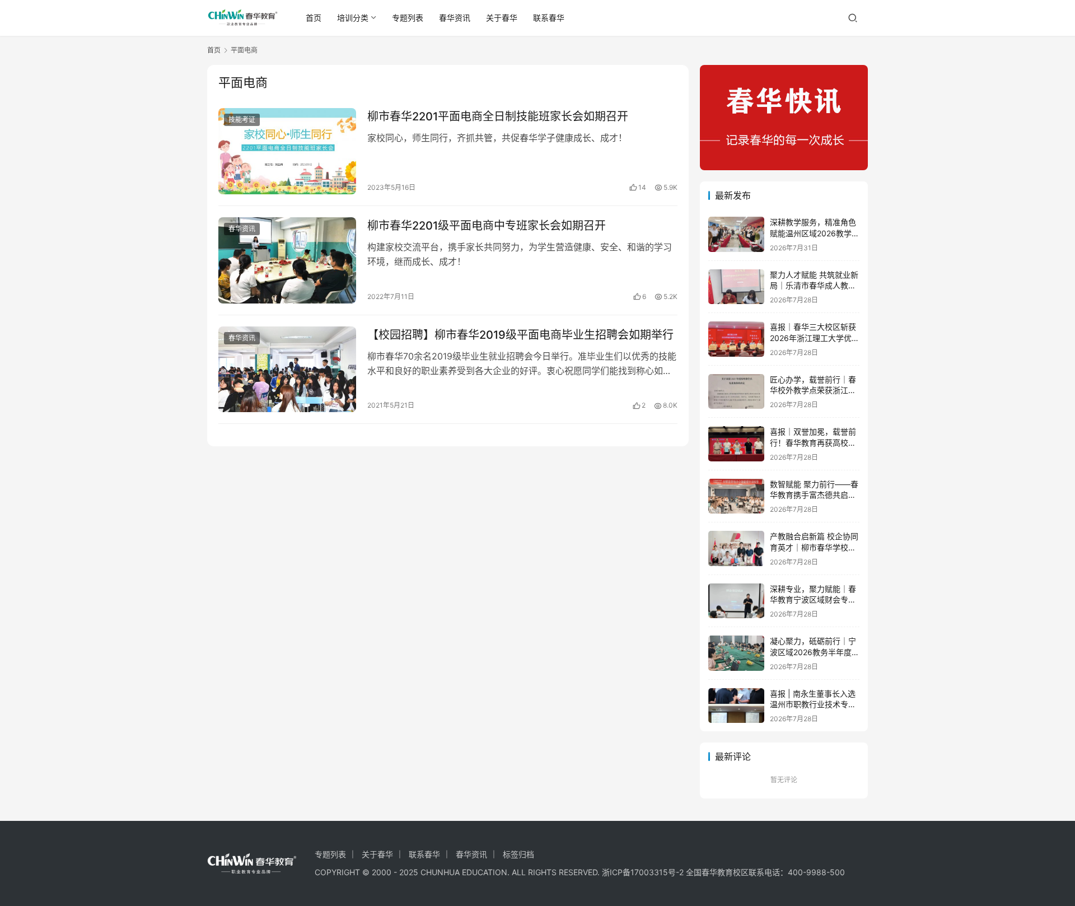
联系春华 (548, 17)
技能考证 (241, 119)
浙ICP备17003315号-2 (643, 872)
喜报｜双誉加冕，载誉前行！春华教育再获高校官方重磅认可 (813, 442)
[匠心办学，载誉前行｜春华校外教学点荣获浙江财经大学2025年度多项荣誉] (736, 391)
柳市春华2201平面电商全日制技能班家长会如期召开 (497, 116)
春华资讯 (454, 17)
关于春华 (501, 17)
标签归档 (518, 854)
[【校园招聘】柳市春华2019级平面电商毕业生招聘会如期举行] (287, 369)
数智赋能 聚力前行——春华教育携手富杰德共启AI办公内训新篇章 (814, 495)
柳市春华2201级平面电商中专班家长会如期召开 (486, 225)
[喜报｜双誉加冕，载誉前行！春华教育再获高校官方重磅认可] (736, 443)
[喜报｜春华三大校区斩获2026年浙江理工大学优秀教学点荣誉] (736, 339)
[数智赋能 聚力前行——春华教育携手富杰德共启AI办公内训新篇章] (736, 496)
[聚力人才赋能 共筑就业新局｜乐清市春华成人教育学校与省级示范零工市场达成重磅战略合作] (736, 287)
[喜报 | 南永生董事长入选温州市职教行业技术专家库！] (736, 705)
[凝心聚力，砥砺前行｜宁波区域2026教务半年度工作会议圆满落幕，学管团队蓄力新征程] (736, 653)
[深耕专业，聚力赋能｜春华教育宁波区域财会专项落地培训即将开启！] (736, 601)
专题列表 (407, 17)
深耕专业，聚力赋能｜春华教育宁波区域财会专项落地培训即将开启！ (813, 599)
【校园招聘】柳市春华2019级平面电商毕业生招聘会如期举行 (520, 335)
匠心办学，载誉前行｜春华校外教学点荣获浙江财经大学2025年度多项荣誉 (814, 390)
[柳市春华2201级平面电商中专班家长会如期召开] (287, 260)
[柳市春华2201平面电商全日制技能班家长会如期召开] (287, 151)
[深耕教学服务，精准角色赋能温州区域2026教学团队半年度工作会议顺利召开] (736, 234)
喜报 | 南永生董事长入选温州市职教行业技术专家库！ (813, 704)
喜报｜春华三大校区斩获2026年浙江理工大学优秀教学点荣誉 (814, 337)
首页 (313, 17)
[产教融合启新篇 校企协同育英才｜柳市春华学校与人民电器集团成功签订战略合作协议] (736, 548)
